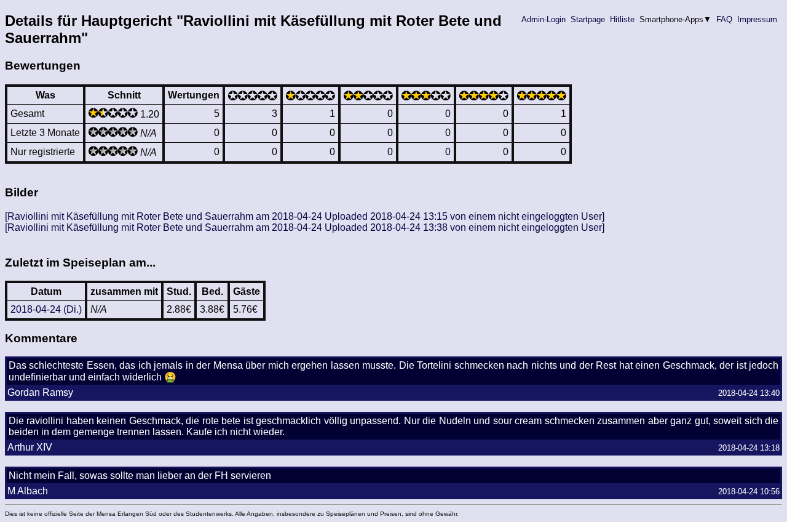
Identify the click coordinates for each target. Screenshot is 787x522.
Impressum (757, 19)
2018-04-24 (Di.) (46, 309)
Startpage (587, 19)
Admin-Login (543, 19)
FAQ (724, 19)
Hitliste (622, 19)
